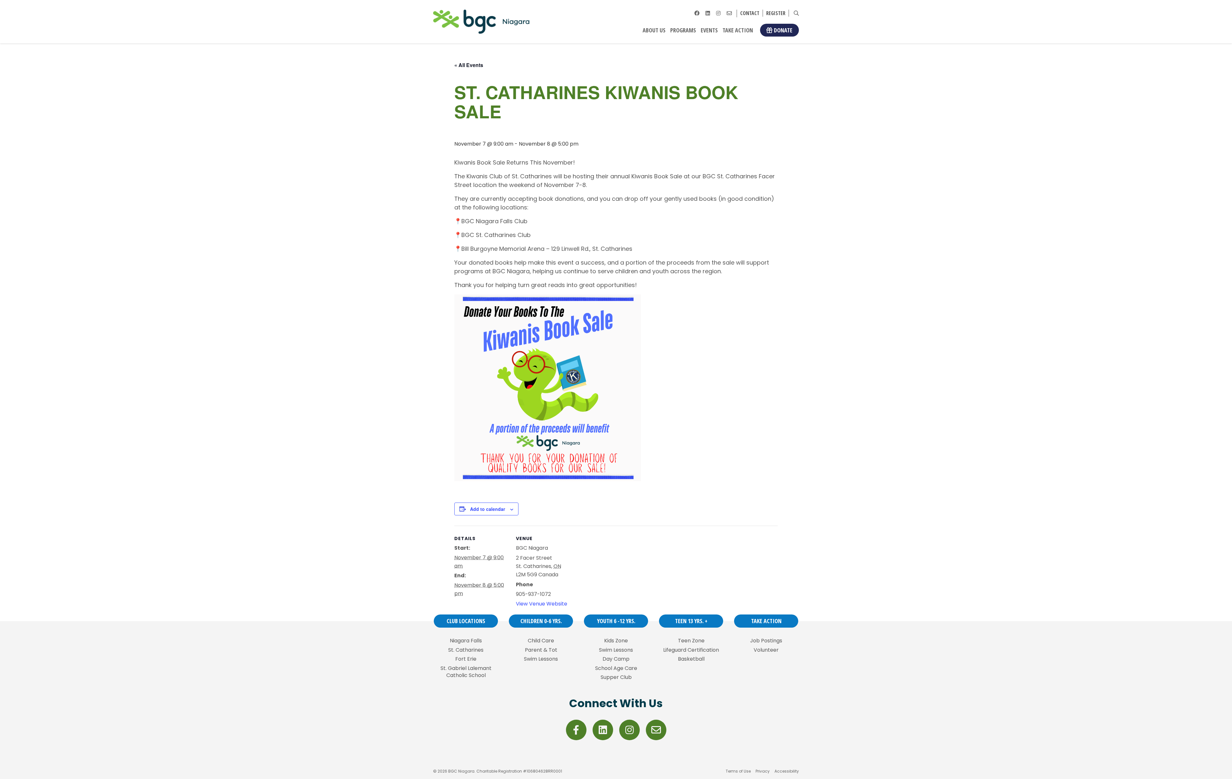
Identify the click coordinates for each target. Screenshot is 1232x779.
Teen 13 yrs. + (691, 621)
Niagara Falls (466, 640)
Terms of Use (738, 771)
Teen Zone (691, 640)
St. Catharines (465, 650)
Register (775, 13)
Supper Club (616, 677)
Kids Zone (616, 640)
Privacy (763, 771)
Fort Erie (465, 659)
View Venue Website (541, 603)
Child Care (541, 640)
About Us (654, 30)
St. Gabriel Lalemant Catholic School (466, 672)
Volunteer (766, 650)
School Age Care (616, 668)
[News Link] (729, 13)
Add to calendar (487, 509)
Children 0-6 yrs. (541, 621)
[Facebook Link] (696, 13)
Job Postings (766, 640)
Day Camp (616, 659)
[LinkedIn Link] (708, 13)
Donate (783, 30)
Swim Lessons (541, 659)
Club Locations (466, 621)
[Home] (481, 22)
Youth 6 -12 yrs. (616, 621)
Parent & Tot (541, 650)
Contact (749, 13)
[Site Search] (796, 13)
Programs (683, 30)
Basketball (691, 659)
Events (709, 30)
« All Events (468, 65)
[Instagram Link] (718, 13)
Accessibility (786, 771)
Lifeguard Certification (691, 650)
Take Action (738, 30)
